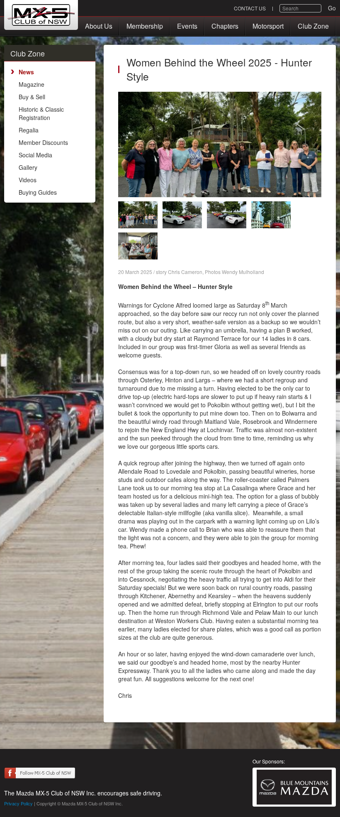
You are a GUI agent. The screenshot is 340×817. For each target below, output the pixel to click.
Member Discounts (43, 142)
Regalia (29, 130)
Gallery (28, 167)
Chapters (224, 26)
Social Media (35, 155)
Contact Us (250, 8)
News (26, 72)
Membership (144, 26)
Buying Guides (38, 192)
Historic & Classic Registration (41, 113)
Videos (27, 180)
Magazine (31, 84)
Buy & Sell (32, 97)
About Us (98, 26)
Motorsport (268, 26)
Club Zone (313, 26)
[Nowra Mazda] (294, 787)
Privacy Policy (18, 803)
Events (187, 26)
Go (332, 8)
